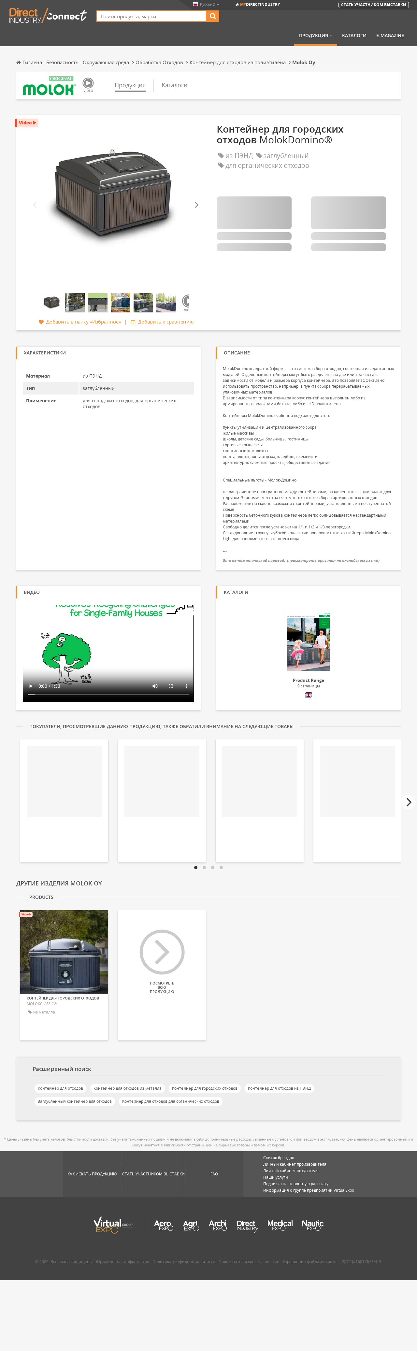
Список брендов (278, 1157)
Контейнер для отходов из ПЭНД (279, 1088)
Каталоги (354, 35)
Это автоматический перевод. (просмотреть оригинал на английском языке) (301, 560)
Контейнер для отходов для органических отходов (170, 1101)
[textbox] (151, 16)
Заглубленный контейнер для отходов (75, 1101)
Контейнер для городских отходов (204, 1088)
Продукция (313, 35)
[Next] (196, 205)
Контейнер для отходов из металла (127, 1088)
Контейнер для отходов (60, 1088)
